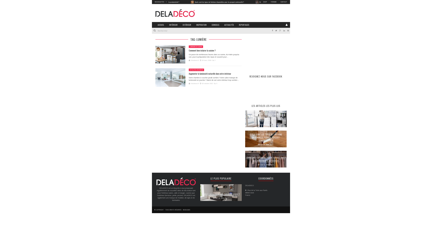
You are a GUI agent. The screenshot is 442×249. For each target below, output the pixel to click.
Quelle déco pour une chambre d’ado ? (221, 194)
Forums (274, 2)
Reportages (244, 25)
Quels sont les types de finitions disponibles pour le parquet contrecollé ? (208, 2)
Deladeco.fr (195, 60)
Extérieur (187, 25)
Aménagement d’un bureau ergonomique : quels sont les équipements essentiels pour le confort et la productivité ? (266, 116)
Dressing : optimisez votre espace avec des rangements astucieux (266, 159)
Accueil (161, 25)
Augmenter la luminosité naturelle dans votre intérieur (210, 73)
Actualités (229, 25)
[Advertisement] (245, 12)
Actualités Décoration (196, 70)
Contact (284, 2)
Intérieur (173, 25)
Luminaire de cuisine (196, 46)
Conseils (215, 25)
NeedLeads (186, 210)
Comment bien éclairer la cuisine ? (202, 50)
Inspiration (201, 25)
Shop (265, 2)
